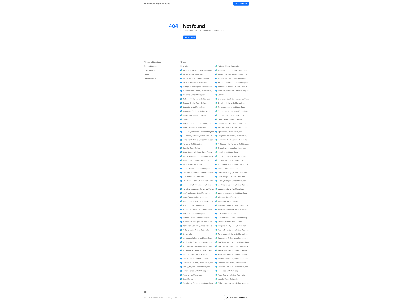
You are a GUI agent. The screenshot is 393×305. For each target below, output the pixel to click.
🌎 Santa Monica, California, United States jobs (197, 250)
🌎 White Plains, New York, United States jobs (232, 283)
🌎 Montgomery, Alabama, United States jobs (197, 209)
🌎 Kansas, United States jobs (226, 168)
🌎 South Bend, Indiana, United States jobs (231, 254)
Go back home (190, 37)
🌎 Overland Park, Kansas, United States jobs (232, 218)
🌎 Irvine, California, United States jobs (195, 168)
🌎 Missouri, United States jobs (192, 205)
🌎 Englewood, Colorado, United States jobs (197, 136)
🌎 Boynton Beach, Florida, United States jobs (197, 91)
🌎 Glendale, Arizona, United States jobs (230, 148)
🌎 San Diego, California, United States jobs (232, 242)
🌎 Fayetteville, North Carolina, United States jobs (232, 140)
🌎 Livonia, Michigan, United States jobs (230, 181)
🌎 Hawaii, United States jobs (226, 152)
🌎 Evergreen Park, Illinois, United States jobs (232, 136)
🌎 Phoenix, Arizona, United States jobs (230, 222)
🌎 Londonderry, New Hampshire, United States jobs (197, 185)
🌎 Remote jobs (186, 234)
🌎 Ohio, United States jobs (225, 213)
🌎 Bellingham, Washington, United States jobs (197, 87)
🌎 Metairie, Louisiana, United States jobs (231, 193)
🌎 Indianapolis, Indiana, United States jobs (231, 164)
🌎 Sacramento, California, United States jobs (232, 238)
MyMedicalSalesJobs (157, 3)
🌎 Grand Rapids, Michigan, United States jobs (197, 152)
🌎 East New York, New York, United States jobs (232, 128)
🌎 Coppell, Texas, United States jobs (229, 115)
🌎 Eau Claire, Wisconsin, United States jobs (197, 132)
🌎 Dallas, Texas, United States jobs (228, 119)
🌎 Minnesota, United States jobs (227, 201)
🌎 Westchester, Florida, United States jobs (196, 283)
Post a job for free (241, 3)
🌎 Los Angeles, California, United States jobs (232, 185)
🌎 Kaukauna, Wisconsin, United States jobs (196, 173)
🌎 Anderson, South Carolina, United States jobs (232, 70)
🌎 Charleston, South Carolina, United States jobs (232, 99)
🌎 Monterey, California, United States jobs (231, 205)
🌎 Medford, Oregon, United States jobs (195, 193)
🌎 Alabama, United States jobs (227, 66)
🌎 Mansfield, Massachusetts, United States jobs (197, 189)
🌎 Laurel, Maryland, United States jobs (230, 177)
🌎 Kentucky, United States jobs (192, 177)
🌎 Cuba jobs (185, 119)
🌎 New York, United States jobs (192, 213)
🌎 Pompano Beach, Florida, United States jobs (232, 226)
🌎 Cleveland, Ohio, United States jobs (229, 103)
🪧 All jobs (184, 66)
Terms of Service (150, 66)
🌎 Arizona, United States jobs (191, 74)
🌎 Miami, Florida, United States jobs (194, 197)
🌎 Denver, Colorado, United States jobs (195, 123)
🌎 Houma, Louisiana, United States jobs (230, 156)
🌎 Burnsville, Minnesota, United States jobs (231, 91)
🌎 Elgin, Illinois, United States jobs (228, 132)
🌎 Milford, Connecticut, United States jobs (196, 201)
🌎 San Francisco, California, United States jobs (197, 246)
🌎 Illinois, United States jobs (191, 164)
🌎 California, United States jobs (192, 95)
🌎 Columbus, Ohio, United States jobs (230, 107)
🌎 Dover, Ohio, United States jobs (193, 128)
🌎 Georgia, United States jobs (191, 148)
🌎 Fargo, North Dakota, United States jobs (196, 140)
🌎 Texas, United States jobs (191, 275)
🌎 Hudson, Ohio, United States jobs (229, 160)
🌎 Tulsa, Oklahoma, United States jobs (230, 275)
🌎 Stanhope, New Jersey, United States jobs (232, 263)
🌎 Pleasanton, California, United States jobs (197, 226)
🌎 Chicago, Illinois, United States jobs (194, 103)
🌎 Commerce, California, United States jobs (197, 111)
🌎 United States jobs (188, 279)
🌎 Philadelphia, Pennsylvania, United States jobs (197, 222)
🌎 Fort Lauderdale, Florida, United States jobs (232, 144)
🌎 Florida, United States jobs (191, 144)
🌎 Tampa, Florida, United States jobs (194, 271)
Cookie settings (150, 78)
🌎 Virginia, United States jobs (226, 279)
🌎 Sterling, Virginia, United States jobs (195, 267)
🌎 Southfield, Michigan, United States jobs (231, 259)
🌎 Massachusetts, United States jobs (229, 189)
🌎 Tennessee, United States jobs (228, 271)
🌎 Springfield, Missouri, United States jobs (196, 263)
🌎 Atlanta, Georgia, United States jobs (194, 78)
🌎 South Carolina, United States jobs (194, 259)
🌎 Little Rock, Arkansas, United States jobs (196, 181)
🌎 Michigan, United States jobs (227, 197)
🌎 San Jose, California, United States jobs (231, 246)
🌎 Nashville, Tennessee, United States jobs (231, 209)
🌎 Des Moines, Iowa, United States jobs (230, 123)
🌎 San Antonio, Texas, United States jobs (196, 242)
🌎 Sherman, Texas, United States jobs (194, 254)
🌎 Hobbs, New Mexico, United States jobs (196, 156)
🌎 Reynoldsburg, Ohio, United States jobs (231, 234)
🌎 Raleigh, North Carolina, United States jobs (232, 230)
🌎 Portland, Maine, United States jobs (194, 230)
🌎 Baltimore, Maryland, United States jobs (231, 82)
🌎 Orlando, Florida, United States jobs (194, 218)
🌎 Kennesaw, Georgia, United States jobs (231, 173)
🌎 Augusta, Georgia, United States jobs (230, 78)
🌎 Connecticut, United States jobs (193, 115)
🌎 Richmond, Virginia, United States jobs (196, 238)
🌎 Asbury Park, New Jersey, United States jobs (232, 74)
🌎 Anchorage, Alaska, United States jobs (196, 70)
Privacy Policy (149, 70)
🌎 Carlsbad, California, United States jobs (196, 99)
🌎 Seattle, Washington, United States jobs (231, 250)
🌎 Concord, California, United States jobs (231, 111)
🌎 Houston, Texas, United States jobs (194, 160)
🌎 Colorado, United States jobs (192, 107)
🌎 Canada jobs (221, 95)
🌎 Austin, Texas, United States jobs (193, 82)
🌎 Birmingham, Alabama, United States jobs (232, 87)
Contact (147, 74)
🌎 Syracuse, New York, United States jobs (231, 267)
